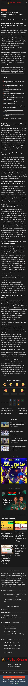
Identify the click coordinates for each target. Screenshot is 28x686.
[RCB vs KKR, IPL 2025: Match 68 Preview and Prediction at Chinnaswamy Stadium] (7, 525)
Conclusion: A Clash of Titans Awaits (12, 118)
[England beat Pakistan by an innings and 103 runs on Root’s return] (5, 433)
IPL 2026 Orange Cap (17, 69)
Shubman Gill (14, 71)
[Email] (18, 404)
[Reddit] (10, 404)
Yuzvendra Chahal (10, 73)
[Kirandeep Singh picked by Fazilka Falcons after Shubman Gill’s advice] (5, 440)
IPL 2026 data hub (17, 67)
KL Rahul (24, 306)
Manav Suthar (20, 73)
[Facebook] (10, 400)
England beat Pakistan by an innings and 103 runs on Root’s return (17, 431)
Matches (4, 10)
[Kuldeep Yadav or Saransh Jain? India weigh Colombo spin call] (5, 424)
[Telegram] (14, 404)
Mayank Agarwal (15, 308)
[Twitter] (14, 400)
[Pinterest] (18, 400)
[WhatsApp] (22, 400)
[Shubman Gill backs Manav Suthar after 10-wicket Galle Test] (5, 448)
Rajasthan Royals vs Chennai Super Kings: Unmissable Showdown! (13, 54)
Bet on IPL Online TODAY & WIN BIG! (14, 677)
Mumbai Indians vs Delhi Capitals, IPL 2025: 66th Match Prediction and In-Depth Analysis (6, 558)
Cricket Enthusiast (7, 19)
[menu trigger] (3, 2)
